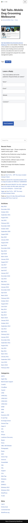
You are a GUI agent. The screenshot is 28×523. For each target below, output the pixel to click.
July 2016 (4, 278)
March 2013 (4, 317)
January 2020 (5, 240)
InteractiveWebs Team (8, 20)
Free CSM (8, 61)
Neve (7, 521)
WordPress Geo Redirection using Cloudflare (13, 154)
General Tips (4, 423)
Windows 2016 (5, 490)
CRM (2, 393)
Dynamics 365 (5, 415)
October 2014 (5, 301)
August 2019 (4, 242)
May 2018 (4, 251)
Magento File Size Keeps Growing (10, 157)
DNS (2, 412)
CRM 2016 (4, 404)
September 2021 (5, 215)
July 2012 (4, 329)
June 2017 (4, 267)
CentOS (3, 384)
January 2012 (5, 337)
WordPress (4, 493)
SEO (2, 454)
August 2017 (4, 262)
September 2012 (5, 326)
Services (3, 459)
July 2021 (4, 220)
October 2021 (5, 212)
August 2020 (4, 234)
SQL (2, 465)
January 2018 (5, 259)
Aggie (2, 191)
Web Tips (3, 476)
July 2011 (3, 348)
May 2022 (4, 206)
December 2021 (5, 209)
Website (5, 95)
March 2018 (4, 256)
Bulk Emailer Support (7, 381)
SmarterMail (4, 462)
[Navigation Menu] (25, 1)
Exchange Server (6, 420)
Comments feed (5, 509)
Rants (2, 451)
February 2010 (5, 367)
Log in (3, 504)
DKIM (2, 406)
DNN (2, 409)
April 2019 (4, 245)
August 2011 (4, 345)
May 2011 (4, 351)
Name (5, 81)
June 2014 (4, 306)
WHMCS (3, 484)
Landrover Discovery (7, 437)
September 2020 (5, 231)
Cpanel (3, 390)
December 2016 (5, 276)
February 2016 (5, 284)
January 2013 (5, 320)
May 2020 (4, 237)
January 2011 (5, 356)
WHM (2, 482)
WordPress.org (5, 512)
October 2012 (5, 323)
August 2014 (4, 304)
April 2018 (4, 253)
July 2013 (4, 312)
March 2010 (4, 365)
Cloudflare (4, 387)
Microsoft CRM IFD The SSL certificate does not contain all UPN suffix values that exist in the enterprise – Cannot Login (14, 186)
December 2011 (5, 340)
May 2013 (4, 315)
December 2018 (5, 248)
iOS (2, 429)
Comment (6, 101)
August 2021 (4, 217)
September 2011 (5, 342)
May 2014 (4, 309)
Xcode (3, 495)
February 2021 (5, 223)
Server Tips (4, 456)
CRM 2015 (4, 401)
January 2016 (5, 287)
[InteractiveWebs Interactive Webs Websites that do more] (4, 1)
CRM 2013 (4, 398)
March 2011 (4, 353)
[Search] (25, 140)
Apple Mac (4, 379)
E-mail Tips (4, 418)
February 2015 (5, 298)
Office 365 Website (6, 445)
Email (5, 88)
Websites (3, 479)
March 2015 (4, 295)
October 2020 (5, 228)
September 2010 (5, 359)
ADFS (3, 376)
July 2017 (4, 265)
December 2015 (5, 290)
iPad (2, 431)
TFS (2, 473)
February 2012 (5, 334)
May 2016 (4, 281)
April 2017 (4, 270)
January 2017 (5, 273)
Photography (4, 448)
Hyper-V (3, 426)
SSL (2, 468)
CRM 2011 (4, 395)
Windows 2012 (5, 487)
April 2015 (4, 292)
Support (3, 470)
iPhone (3, 434)
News (16, 20)
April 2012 (4, 331)
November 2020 (5, 226)
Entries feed (4, 507)
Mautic (3, 440)
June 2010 (4, 362)
